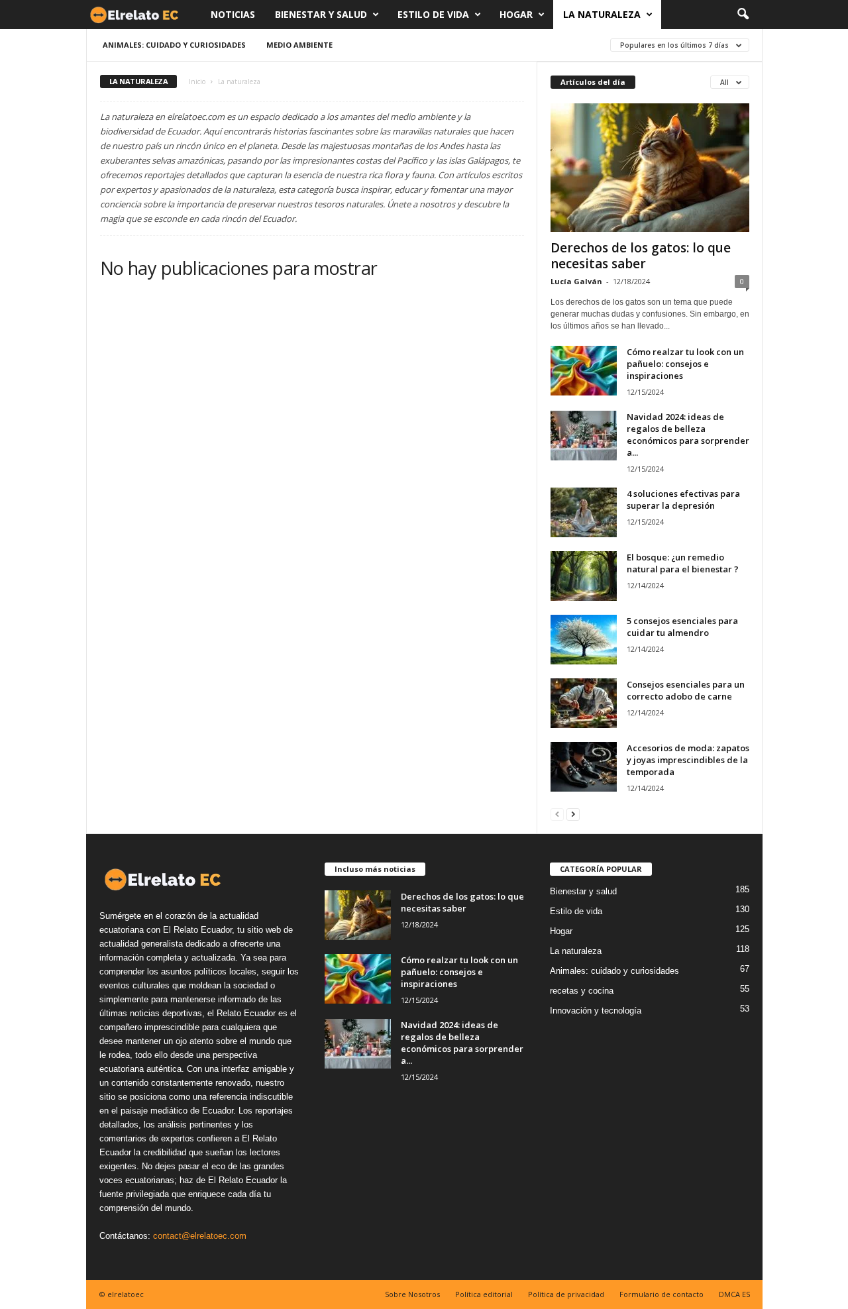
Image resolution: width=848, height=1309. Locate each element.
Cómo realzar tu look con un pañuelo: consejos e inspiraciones (685, 364)
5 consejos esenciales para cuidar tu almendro (682, 627)
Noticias (233, 14)
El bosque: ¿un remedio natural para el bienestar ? (683, 563)
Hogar (516, 14)
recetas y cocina (581, 991)
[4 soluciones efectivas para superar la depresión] (584, 512)
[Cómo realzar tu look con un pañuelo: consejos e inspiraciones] (584, 370)
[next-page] (573, 814)
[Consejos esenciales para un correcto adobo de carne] (584, 703)
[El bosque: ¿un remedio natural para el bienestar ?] (584, 576)
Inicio (197, 81)
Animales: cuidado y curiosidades (174, 45)
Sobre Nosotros (412, 1294)
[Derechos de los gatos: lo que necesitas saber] (650, 167)
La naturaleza (602, 14)
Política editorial (484, 1294)
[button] (742, 14)
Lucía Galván (576, 281)
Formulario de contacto (661, 1294)
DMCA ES (734, 1294)
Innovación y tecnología (595, 1011)
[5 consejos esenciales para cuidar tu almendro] (584, 639)
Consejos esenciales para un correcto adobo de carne (686, 690)
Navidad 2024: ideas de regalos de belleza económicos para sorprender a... (688, 434)
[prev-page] (557, 814)
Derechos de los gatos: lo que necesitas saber (641, 255)
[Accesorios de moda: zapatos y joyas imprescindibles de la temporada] (584, 767)
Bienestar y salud (321, 14)
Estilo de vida (433, 14)
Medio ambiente (299, 45)
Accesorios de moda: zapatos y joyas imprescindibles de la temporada (688, 760)
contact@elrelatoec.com (199, 1236)
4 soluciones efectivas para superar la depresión (683, 499)
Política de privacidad (566, 1294)
